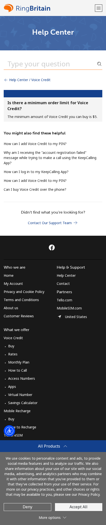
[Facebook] (53, 247)
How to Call (17, 370)
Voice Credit (13, 337)
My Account (13, 283)
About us (11, 308)
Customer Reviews (19, 316)
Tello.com (64, 300)
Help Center (66, 275)
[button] (98, 8)
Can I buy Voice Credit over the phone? (35, 189)
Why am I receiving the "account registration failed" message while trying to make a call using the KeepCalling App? (50, 157)
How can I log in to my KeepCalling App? (36, 171)
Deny (27, 507)
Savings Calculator (22, 402)
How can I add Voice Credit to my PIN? (35, 143)
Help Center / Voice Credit (29, 79)
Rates (13, 354)
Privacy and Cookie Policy (24, 291)
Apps (12, 386)
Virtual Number (20, 394)
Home (9, 275)
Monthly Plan (18, 362)
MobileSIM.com (69, 308)
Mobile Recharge (17, 410)
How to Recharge (22, 427)
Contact (63, 283)
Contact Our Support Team (50, 222)
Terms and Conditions (21, 299)
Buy (11, 346)
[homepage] (49, 8)
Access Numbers (21, 378)
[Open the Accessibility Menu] (9, 431)
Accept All (79, 507)
